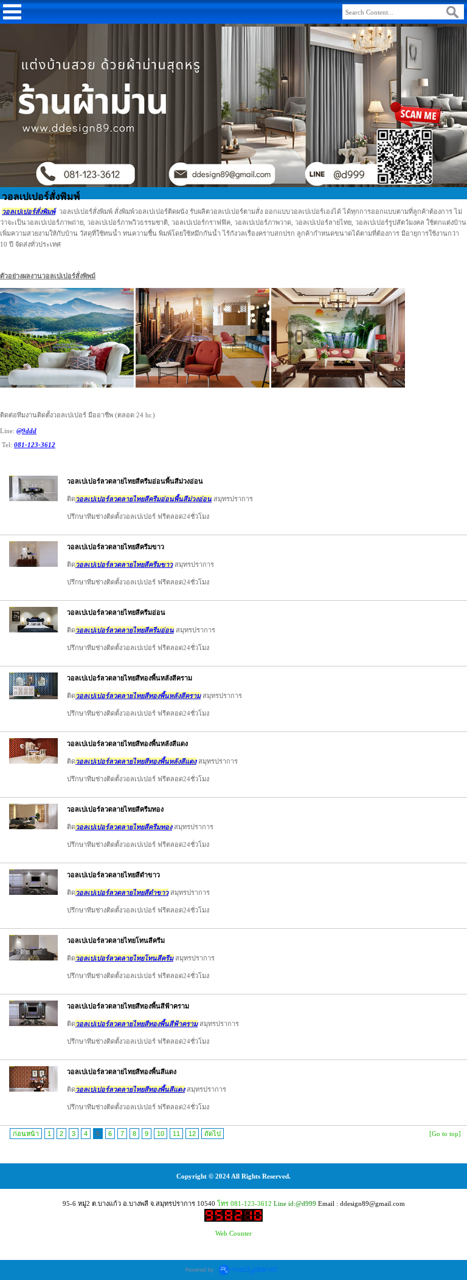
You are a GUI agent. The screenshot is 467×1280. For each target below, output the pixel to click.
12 (192, 1133)
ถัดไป (212, 1133)
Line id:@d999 (295, 1203)
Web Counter (233, 1233)
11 (176, 1133)
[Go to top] (445, 1133)
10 (160, 1133)
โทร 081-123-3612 (244, 1203)
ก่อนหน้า (26, 1133)
